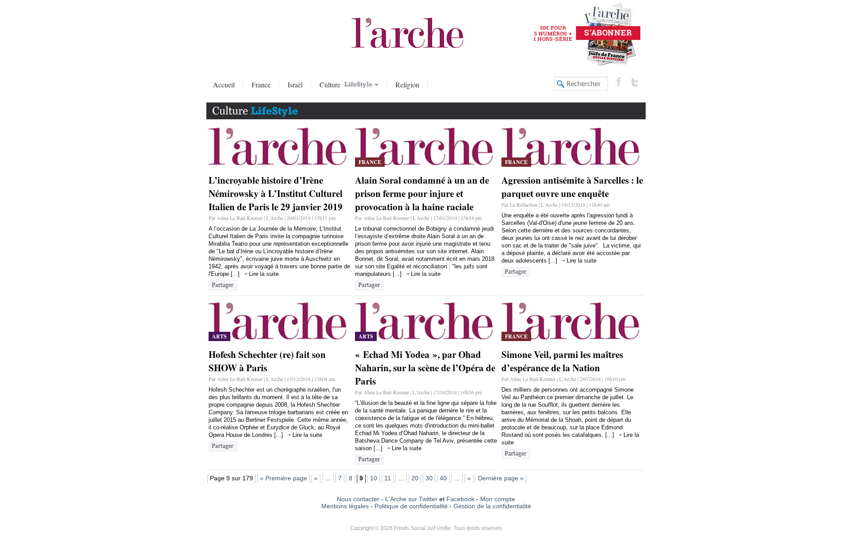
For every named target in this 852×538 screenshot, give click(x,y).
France (261, 84)
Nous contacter (358, 499)
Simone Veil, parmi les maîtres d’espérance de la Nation (562, 361)
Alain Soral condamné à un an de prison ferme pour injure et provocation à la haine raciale (422, 193)
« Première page (283, 478)
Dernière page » (501, 478)
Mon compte (497, 499)
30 (429, 478)
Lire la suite (264, 274)
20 (414, 478)
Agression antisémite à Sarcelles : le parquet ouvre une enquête (572, 186)
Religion (407, 84)
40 (443, 478)
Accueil (224, 84)
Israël (295, 84)
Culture (331, 84)
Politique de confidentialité (411, 506)
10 (373, 478)
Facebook (459, 499)
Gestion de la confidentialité (492, 506)
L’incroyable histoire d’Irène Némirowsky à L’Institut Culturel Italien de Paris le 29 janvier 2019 (276, 193)
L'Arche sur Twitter (411, 499)
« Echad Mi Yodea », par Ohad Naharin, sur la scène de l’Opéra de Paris (425, 368)
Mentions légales (345, 506)
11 (387, 478)
